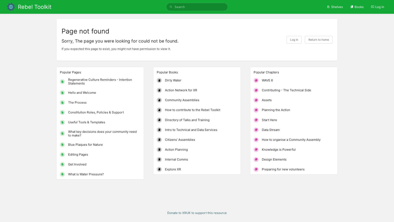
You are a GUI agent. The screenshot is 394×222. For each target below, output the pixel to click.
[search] (197, 7)
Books (359, 7)
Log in (379, 7)
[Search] (171, 7)
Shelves (337, 7)
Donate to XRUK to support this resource (197, 213)
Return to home (318, 39)
